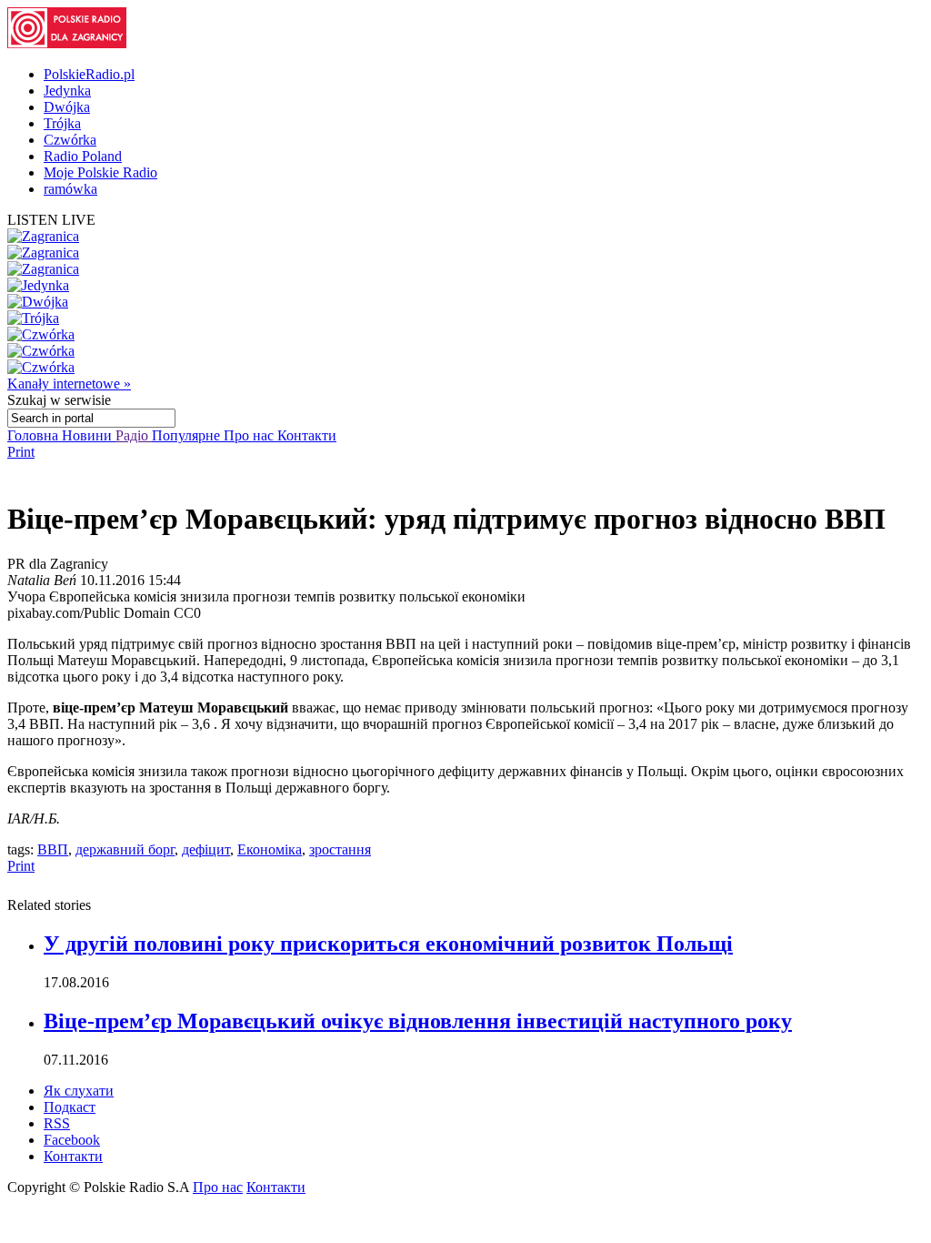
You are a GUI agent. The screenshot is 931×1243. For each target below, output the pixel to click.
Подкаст (69, 1107)
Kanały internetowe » (69, 383)
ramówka (70, 189)
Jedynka (67, 90)
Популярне (188, 435)
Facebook (72, 1139)
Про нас (250, 435)
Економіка (269, 849)
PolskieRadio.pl (89, 74)
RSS (57, 1123)
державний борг (125, 849)
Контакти (306, 435)
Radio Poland (83, 156)
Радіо (133, 435)
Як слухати (79, 1090)
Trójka (62, 123)
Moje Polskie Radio (100, 172)
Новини (88, 435)
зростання (340, 849)
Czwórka (70, 139)
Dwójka (67, 107)
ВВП (52, 849)
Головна (34, 435)
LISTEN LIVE (51, 219)
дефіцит (206, 849)
